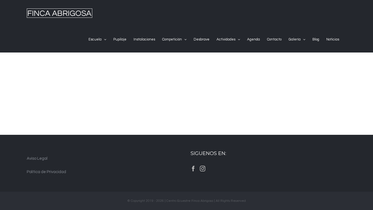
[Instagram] (202, 168)
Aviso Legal (37, 158)
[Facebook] (193, 168)
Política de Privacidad (46, 172)
